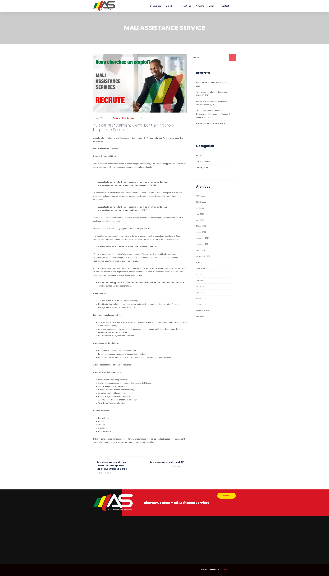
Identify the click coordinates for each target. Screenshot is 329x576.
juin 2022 (200, 208)
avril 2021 (200, 286)
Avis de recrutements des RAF (209, 123)
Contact (225, 6)
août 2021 (200, 262)
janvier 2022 (201, 232)
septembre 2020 (203, 311)
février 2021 (201, 298)
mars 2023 (200, 196)
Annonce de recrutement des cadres (211, 92)
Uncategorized (202, 167)
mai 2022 (200, 214)
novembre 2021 (202, 244)
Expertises (171, 6)
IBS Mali (224, 570)
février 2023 (201, 202)
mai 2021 (200, 280)
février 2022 (201, 226)
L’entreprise (155, 6)
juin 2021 (200, 274)
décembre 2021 (202, 238)
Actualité (200, 6)
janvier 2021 (201, 304)
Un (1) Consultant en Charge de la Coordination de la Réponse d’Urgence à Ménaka (213, 114)
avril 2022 (200, 220)
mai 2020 (200, 317)
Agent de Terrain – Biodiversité (209, 82)
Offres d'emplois (128, 118)
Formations (186, 6)
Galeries (213, 6)
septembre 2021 (203, 256)
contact (226, 495)
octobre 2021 (201, 250)
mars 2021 (200, 292)
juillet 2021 (200, 268)
